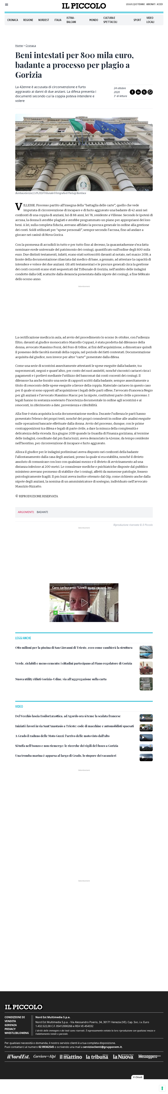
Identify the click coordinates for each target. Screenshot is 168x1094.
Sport (137, 20)
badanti (42, 512)
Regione (28, 20)
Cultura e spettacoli (110, 20)
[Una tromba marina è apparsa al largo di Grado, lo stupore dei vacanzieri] (146, 757)
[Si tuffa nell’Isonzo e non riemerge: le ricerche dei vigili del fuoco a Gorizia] (146, 747)
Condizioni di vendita (15, 1019)
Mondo (93, 20)
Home (19, 45)
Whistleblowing (17, 1033)
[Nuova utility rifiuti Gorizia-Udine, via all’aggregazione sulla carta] (146, 683)
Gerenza (11, 1025)
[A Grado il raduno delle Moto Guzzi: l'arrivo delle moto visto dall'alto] (146, 737)
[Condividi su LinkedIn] (138, 92)
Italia (57, 20)
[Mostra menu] (7, 5)
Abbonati (150, 4)
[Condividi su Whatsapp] (150, 92)
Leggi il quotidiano (135, 4)
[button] (84, 603)
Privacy (10, 1029)
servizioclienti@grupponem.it (102, 1047)
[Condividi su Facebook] (132, 92)
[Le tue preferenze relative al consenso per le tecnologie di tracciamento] (162, 1088)
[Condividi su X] (144, 92)
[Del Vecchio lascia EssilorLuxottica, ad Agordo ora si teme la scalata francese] (146, 717)
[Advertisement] (84, 32)
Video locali (150, 20)
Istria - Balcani (71, 20)
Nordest (43, 20)
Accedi (160, 4)
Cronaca (12, 20)
